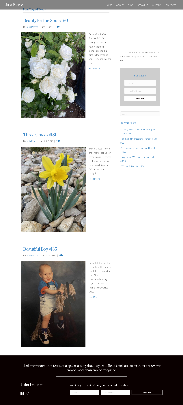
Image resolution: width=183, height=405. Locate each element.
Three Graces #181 (39, 135)
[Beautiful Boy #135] (53, 303)
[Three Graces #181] (53, 189)
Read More (94, 68)
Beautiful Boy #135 (40, 249)
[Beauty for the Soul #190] (53, 75)
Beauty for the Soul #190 (45, 20)
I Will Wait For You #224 (132, 166)
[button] (140, 98)
